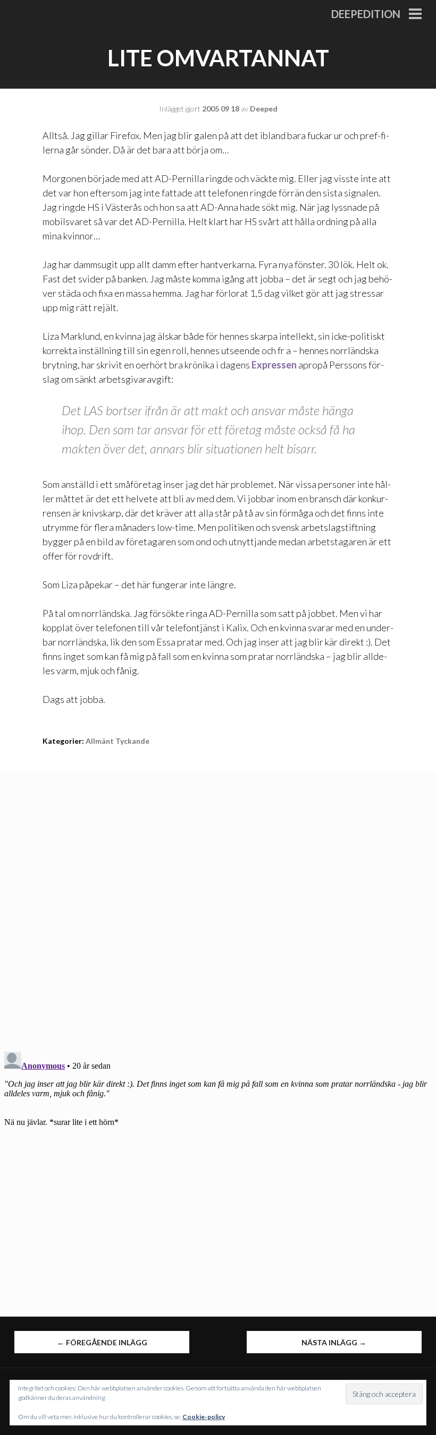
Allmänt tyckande (117, 740)
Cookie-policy (203, 1417)
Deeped (264, 108)
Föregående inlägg (102, 1342)
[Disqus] (218, 904)
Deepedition (365, 13)
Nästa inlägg (333, 1342)
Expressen (274, 365)
